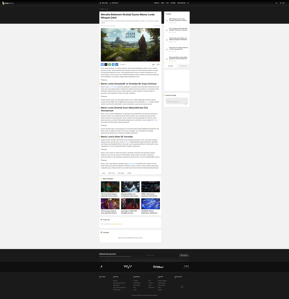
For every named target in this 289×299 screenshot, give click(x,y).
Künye (159, 287)
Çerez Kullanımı (161, 285)
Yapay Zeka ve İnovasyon (119, 287)
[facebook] (102, 64)
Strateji (129, 173)
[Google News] (123, 64)
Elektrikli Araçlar (117, 290)
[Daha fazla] (188, 3)
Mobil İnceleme (181, 3)
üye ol (121, 224)
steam (103, 173)
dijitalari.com (141, 295)
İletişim (160, 290)
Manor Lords (111, 173)
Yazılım (135, 290)
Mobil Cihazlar (116, 285)
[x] (105, 64)
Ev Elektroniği (136, 283)
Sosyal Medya (136, 285)
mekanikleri (131, 163)
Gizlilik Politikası (161, 283)
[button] (154, 64)
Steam (127, 142)
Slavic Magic (113, 87)
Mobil (162, 3)
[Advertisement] (177, 80)
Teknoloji (156, 3)
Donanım (115, 281)
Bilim (134, 287)
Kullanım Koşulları (162, 281)
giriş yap (114, 224)
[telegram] (113, 64)
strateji (155, 120)
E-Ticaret (151, 283)
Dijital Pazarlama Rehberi (119, 283)
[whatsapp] (109, 64)
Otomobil (173, 3)
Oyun (167, 3)
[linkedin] (116, 64)
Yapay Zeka (151, 287)
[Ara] (276, 3)
